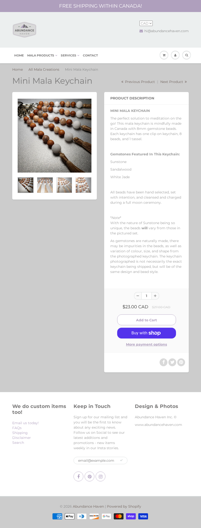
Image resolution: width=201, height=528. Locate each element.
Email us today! (25, 423)
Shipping (20, 433)
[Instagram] (100, 476)
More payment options (146, 344)
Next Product (172, 82)
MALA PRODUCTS (40, 55)
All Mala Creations (43, 69)
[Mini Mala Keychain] (54, 135)
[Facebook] (78, 476)
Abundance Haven (88, 506)
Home (17, 69)
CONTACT (90, 55)
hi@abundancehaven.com (166, 31)
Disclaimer (21, 437)
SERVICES (68, 55)
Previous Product (139, 82)
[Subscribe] (121, 460)
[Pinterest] (89, 476)
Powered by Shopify (124, 506)
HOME (19, 55)
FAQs (17, 428)
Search (18, 442)
